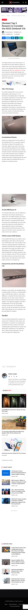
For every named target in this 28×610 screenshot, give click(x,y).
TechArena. (11, 601)
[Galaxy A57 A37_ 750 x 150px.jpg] (14, 85)
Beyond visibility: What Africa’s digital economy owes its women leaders (17, 561)
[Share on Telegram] (12, 38)
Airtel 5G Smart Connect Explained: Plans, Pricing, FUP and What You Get (18, 580)
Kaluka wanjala (9, 32)
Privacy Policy (22, 604)
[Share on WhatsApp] (21, 38)
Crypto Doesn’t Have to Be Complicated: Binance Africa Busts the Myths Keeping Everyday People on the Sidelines (18, 551)
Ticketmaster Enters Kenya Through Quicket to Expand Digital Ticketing (18, 472)
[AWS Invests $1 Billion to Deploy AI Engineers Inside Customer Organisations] (6, 482)
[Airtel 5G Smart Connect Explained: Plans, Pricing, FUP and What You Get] (6, 581)
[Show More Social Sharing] (24, 38)
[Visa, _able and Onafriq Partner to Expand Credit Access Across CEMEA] (6, 491)
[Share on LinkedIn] (17, 38)
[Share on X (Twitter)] (8, 38)
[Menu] (2, 2)
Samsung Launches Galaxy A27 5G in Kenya (14, 453)
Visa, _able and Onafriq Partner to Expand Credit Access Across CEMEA (18, 491)
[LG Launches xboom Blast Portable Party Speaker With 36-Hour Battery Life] (14, 423)
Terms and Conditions (15, 606)
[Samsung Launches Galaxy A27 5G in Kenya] (14, 444)
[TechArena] (14, 2)
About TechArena (13, 604)
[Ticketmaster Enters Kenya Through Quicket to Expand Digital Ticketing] (6, 473)
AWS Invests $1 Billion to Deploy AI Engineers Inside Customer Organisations (18, 482)
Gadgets (4, 19)
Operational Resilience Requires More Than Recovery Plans (17, 571)
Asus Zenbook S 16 (11, 366)
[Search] (26, 2)
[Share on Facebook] (4, 38)
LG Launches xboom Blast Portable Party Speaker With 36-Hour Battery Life (13, 432)
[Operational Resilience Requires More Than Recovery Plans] (6, 571)
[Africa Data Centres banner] (14, 10)
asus (4, 366)
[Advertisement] (14, 178)
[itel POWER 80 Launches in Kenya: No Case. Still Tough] (14, 401)
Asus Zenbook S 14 (17, 70)
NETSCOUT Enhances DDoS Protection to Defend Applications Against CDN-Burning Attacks (18, 501)
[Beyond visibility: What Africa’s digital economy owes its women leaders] (6, 562)
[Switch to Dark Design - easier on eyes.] (23, 2)
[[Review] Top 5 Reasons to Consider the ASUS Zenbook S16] (14, 49)
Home (6, 604)
